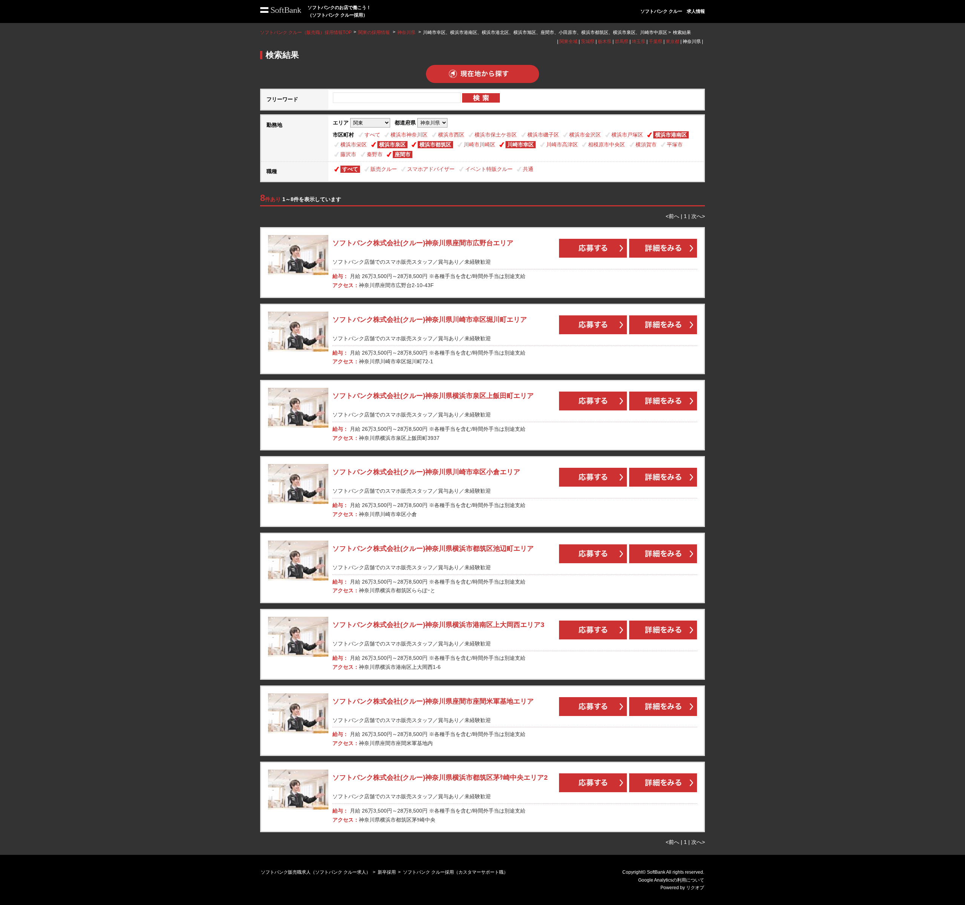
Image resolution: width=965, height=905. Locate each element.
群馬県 (621, 41)
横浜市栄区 (353, 144)
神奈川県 (406, 32)
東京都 (672, 41)
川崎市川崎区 (479, 144)
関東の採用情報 (374, 32)
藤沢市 (348, 154)
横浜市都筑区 (435, 144)
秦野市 (375, 154)
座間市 (403, 154)
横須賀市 (646, 144)
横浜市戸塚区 (627, 135)
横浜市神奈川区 (409, 135)
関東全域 (568, 41)
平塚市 (675, 144)
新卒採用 (387, 872)
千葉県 (655, 41)
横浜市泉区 (392, 144)
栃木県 (604, 41)
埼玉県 (638, 41)
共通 (528, 169)
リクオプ (695, 887)
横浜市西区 (451, 135)
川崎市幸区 (520, 144)
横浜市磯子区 (543, 135)
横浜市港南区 (671, 135)
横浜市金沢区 (585, 135)
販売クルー (384, 169)
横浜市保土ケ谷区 (496, 135)
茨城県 (587, 41)
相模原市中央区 (606, 144)
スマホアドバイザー (431, 169)
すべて (372, 135)
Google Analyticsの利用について (671, 880)
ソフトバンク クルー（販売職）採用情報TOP (306, 32)
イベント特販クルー (489, 169)
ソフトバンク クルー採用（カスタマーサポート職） (455, 872)
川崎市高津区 (562, 144)
